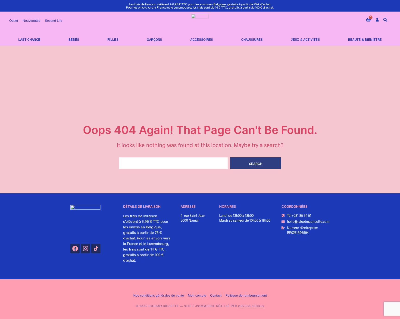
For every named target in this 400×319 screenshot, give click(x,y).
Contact (216, 295)
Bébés (74, 39)
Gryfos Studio (251, 306)
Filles (113, 39)
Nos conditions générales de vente (158, 295)
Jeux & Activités (305, 39)
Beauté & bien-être (365, 39)
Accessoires (201, 39)
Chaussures (252, 39)
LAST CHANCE (29, 39)
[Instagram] (85, 248)
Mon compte (197, 295)
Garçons (154, 39)
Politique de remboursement (246, 295)
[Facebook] (75, 248)
